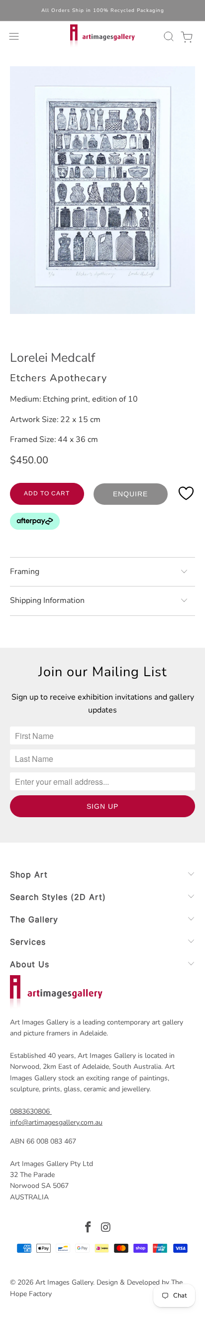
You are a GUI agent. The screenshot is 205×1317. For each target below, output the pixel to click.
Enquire (130, 494)
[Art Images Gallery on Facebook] (88, 1228)
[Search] (167, 36)
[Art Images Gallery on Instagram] (106, 1228)
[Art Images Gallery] (102, 36)
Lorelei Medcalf (52, 357)
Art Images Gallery (64, 1282)
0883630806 (30, 1111)
